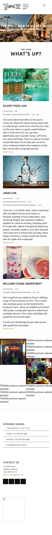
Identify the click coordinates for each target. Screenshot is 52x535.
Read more (8, 152)
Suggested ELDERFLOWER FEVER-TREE (16, 114)
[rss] (5, 481)
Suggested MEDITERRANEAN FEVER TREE (17, 292)
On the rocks (8, 198)
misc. (37, 114)
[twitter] (17, 481)
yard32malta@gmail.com (13, 475)
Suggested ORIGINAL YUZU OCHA (14, 202)
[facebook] (11, 481)
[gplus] (23, 481)
